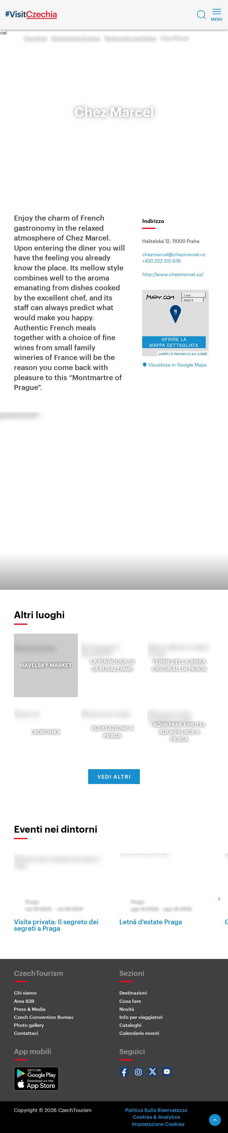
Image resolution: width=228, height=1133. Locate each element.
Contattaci (26, 1033)
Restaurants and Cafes (130, 38)
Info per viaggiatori (140, 1017)
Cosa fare (130, 1001)
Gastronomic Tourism (75, 38)
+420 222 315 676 (161, 261)
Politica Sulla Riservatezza (156, 1110)
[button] (201, 15)
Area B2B (24, 1001)
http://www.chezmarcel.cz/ (172, 274)
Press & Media (29, 1009)
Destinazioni (133, 992)
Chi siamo (25, 992)
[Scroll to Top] (215, 1120)
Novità (126, 1009)
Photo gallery (29, 1025)
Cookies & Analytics (156, 1117)
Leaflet (163, 353)
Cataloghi (130, 1025)
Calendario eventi (139, 1033)
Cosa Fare (35, 38)
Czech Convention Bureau (43, 1017)
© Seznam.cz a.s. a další (189, 353)
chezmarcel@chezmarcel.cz (173, 254)
